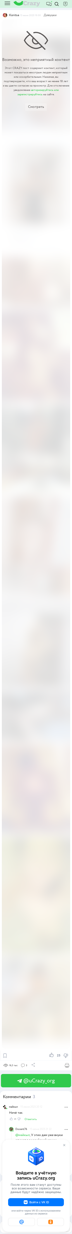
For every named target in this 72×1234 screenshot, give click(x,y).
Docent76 (21, 1129)
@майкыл (22, 1135)
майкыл (13, 1107)
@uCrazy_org (38, 1081)
